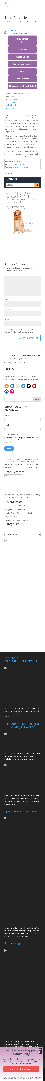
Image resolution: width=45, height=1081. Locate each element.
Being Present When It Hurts (15, 509)
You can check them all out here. (21, 497)
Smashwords (22, 78)
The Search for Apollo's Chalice (18, 359)
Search (36, 399)
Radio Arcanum (32, 798)
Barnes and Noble (22, 64)
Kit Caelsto (11, 22)
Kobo (22, 71)
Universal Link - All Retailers (23, 86)
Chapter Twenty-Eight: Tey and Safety (18, 513)
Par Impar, (12, 753)
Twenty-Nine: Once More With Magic (18, 506)
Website (7, 319)
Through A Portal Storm (16, 362)
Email (7, 309)
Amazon (22, 49)
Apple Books (22, 56)
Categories (8, 531)
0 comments (32, 22)
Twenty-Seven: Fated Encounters (16, 520)
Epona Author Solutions (13, 928)
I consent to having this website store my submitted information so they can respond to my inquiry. (21, 440)
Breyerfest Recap (10, 516)
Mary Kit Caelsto (13, 30)
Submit (9, 449)
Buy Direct (22, 40)
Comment (8, 275)
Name (7, 299)
